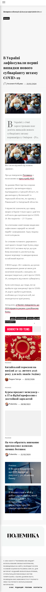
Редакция (19, 587)
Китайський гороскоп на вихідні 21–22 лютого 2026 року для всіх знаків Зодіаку (23, 370)
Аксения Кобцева (15, 83)
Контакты (37, 587)
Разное (6, 18)
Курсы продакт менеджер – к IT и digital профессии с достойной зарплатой (22, 395)
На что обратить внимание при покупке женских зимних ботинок (22, 446)
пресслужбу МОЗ (26, 178)
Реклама (28, 587)
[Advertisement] (23, 38)
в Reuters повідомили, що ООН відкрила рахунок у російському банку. (22, 308)
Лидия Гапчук (15, 379)
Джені (13, 318)
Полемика (27, 175)
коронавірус (21, 318)
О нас (11, 587)
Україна (30, 318)
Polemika (13, 404)
